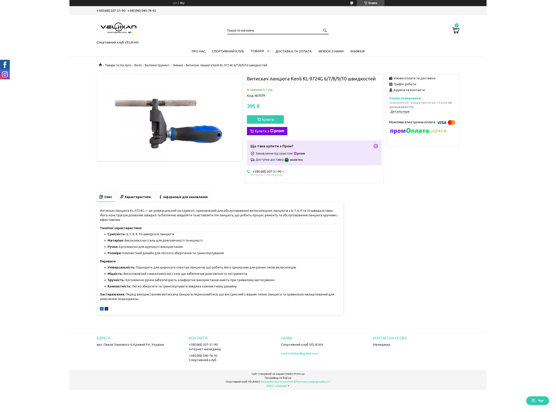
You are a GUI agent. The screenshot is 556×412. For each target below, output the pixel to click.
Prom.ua (299, 373)
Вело (138, 65)
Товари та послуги (118, 65)
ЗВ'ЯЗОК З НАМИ (331, 51)
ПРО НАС (198, 51)
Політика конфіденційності (313, 381)
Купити (268, 120)
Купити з (262, 131)
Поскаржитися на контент (277, 381)
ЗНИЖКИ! (357, 51)
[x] (106, 309)
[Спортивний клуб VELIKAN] (118, 27)
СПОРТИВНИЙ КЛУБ (228, 51)
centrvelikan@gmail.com (299, 353)
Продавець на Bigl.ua (278, 377)
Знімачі (178, 65)
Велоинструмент (157, 65)
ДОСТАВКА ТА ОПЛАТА (293, 51)
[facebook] (102, 309)
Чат (541, 400)
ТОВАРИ (257, 51)
